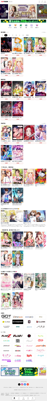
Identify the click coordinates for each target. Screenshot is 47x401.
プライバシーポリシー (15, 387)
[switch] (10, 1)
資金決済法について (32, 387)
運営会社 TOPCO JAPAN (39, 387)
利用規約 (10, 387)
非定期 (27, 35)
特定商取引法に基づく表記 (24, 387)
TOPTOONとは (5, 387)
